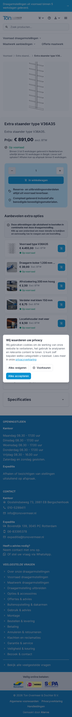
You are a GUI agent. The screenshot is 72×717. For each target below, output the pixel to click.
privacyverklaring (26, 359)
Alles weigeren (17, 367)
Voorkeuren (44, 367)
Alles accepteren (18, 375)
